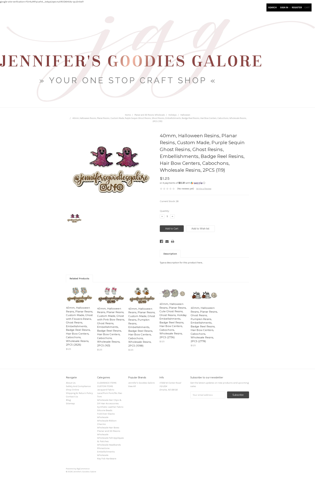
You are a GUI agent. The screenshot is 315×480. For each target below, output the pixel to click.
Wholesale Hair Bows (108, 427)
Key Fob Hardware (106, 458)
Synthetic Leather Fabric (110, 407)
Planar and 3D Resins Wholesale (150, 115)
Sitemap (70, 403)
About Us (71, 382)
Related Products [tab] (79, 278)
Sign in (284, 7)
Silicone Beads (104, 410)
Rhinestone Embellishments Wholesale (106, 452)
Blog (68, 400)
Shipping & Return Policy (79, 393)
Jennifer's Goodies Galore (141, 382)
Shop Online (72, 389)
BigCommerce (83, 469)
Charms (101, 424)
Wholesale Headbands (109, 444)
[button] (204, 182)
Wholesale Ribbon (106, 420)
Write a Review (203, 188)
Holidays (172, 115)
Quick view (80, 292)
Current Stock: (169, 201)
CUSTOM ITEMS (105, 386)
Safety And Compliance (78, 386)
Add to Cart (80, 297)
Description (170, 253)
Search (272, 7)
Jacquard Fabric (105, 389)
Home (128, 115)
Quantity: (164, 211)
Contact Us (72, 396)
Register (297, 7)
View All (132, 386)
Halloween (185, 115)
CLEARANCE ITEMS (106, 382)
